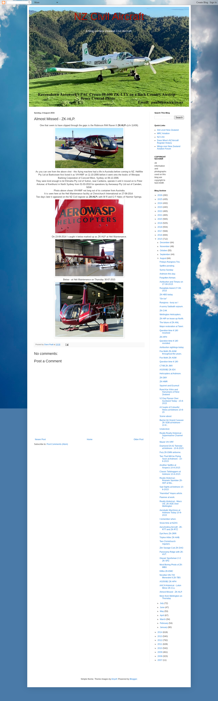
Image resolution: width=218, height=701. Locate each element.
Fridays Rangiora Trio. (170, 262)
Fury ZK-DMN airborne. (170, 452)
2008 (160, 656)
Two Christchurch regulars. (168, 542)
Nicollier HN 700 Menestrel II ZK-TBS (170, 576)
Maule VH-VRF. (167, 442)
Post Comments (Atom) (57, 444)
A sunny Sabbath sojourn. (171, 306)
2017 (160, 231)
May (162, 611)
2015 (160, 239)
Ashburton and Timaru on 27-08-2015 (171, 283)
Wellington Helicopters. (170, 314)
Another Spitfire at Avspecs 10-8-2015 (170, 466)
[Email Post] (67, 344)
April (162, 615)
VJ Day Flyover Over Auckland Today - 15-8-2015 (172, 401)
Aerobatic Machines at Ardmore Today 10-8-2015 (171, 512)
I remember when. (168, 519)
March (163, 619)
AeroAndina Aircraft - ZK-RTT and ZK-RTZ (171, 528)
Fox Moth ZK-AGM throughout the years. (171, 352)
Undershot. (165, 429)
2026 (160, 195)
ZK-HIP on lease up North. (172, 318)
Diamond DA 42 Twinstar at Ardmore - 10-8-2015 (172, 447)
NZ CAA (161, 137)
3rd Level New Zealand (168, 130)
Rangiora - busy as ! (169, 302)
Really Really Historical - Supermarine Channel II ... (171, 435)
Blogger (133, 679)
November (165, 246)
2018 (160, 227)
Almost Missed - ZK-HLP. (171, 592)
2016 (160, 235)
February (164, 623)
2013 (160, 636)
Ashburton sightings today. (172, 347)
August (163, 258)
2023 (160, 207)
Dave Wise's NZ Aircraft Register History (167, 141)
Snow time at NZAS (168, 523)
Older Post (138, 439)
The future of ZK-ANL (169, 322)
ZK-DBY (163, 377)
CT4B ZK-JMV (166, 366)
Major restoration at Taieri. (172, 326)
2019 (160, 223)
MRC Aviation (163, 133)
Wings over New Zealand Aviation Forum (168, 147)
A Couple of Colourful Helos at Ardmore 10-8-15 (172, 409)
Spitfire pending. (167, 266)
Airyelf (114, 679)
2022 (160, 211)
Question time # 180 (169, 361)
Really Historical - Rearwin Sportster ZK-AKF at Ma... (171, 480)
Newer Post (40, 439)
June (162, 607)
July (162, 603)
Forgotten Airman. (168, 278)
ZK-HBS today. (166, 294)
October (164, 250)
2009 (160, 652)
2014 (160, 632)
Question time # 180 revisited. (169, 342)
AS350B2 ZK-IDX (168, 369)
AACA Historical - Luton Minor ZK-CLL (170, 586)
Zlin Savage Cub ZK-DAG (171, 548)
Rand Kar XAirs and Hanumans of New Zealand (169, 392)
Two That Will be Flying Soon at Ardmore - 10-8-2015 (171, 458)
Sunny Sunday (166, 270)
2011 (160, 644)
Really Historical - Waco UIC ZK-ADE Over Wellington (171, 503)
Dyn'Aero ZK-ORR (168, 533)
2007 (160, 660)
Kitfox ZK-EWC (166, 571)
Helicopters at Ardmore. (170, 373)
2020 (160, 219)
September (165, 254)
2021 (160, 215)
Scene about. (166, 416)
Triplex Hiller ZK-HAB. (170, 537)
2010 (160, 648)
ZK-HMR (164, 381)
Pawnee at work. (167, 497)
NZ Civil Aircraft (109, 16)
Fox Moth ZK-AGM (168, 358)
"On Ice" (163, 298)
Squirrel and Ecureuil (169, 385)
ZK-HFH (163, 337)
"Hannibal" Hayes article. (171, 493)
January (164, 627)
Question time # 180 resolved (169, 331)
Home (89, 439)
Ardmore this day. (168, 274)
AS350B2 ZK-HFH (168, 581)
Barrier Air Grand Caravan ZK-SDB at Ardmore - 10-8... (172, 422)
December (165, 242)
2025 (160, 199)
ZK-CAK (163, 310)
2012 (160, 640)
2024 (160, 203)
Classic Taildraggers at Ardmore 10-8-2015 (170, 472)
